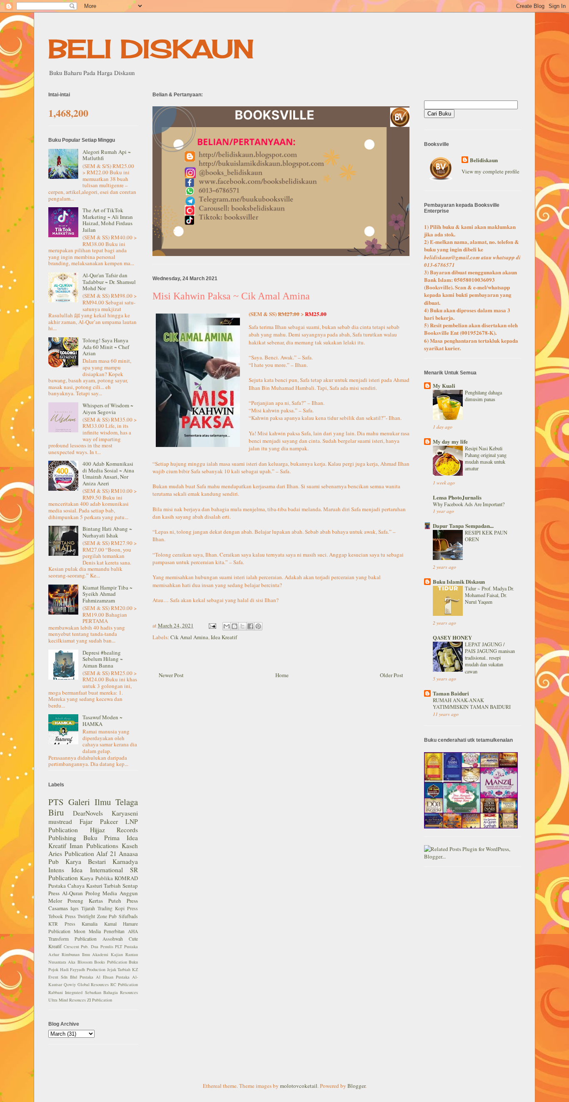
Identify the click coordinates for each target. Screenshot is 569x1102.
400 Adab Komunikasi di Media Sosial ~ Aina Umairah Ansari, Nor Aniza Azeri (108, 473)
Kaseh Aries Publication (93, 849)
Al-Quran (72, 893)
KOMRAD (126, 878)
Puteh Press (123, 900)
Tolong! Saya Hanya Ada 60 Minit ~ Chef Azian (105, 346)
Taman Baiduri (451, 693)
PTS (56, 802)
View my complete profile (490, 171)
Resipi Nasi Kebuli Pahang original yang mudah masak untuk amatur (486, 458)
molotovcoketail (298, 1085)
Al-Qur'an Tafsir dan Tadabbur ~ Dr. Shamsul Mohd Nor (109, 281)
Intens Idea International (85, 870)
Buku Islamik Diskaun (459, 581)
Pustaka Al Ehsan (96, 977)
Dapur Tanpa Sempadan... (463, 526)
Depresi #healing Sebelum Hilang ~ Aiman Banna (102, 659)
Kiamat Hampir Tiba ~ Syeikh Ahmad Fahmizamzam (107, 594)
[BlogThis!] (234, 626)
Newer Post (171, 675)
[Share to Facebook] (250, 626)
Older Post (391, 675)
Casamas (58, 908)
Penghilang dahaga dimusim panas (483, 395)
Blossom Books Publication (102, 962)
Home (282, 675)
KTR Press (61, 924)
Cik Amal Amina (189, 637)
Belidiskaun (484, 160)
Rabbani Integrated (65, 992)
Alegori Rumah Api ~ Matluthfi (106, 155)
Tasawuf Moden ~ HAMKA (102, 720)
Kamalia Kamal (99, 924)
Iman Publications (94, 845)
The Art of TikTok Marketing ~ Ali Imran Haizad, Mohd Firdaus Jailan (107, 219)
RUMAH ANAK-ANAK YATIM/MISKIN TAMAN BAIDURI (472, 703)
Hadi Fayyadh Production (82, 969)
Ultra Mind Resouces (67, 1000)
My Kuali (444, 385)
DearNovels (88, 813)
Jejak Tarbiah (119, 969)
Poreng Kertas (85, 900)
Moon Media (87, 931)
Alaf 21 (106, 853)
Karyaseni (125, 813)
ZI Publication (99, 1000)
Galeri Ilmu (89, 802)
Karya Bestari (85, 861)
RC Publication (124, 984)
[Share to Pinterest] (258, 626)
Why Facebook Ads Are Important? (468, 504)
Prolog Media (101, 893)
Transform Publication (72, 939)
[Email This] (226, 626)
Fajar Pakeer (99, 821)
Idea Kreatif (224, 637)
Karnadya (125, 861)
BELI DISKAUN (151, 48)
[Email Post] (211, 625)
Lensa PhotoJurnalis (457, 497)
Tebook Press (62, 916)
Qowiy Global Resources (86, 984)
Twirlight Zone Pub (97, 916)
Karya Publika (96, 878)
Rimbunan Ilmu (76, 954)
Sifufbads (128, 916)
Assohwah (112, 939)
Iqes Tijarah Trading (91, 908)
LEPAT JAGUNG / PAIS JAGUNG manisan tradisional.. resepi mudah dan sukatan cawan (490, 657)
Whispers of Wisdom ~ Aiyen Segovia (107, 409)
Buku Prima (101, 837)
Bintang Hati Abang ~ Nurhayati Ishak (107, 532)
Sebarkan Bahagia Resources (111, 992)
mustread (60, 821)
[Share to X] (242, 626)
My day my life (450, 441)
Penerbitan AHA (121, 931)
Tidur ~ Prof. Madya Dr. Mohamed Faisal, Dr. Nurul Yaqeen (489, 595)
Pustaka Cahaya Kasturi (75, 885)
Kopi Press (126, 908)
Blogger (356, 1085)
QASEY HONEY (452, 637)
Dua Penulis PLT (106, 946)
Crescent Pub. (76, 946)
